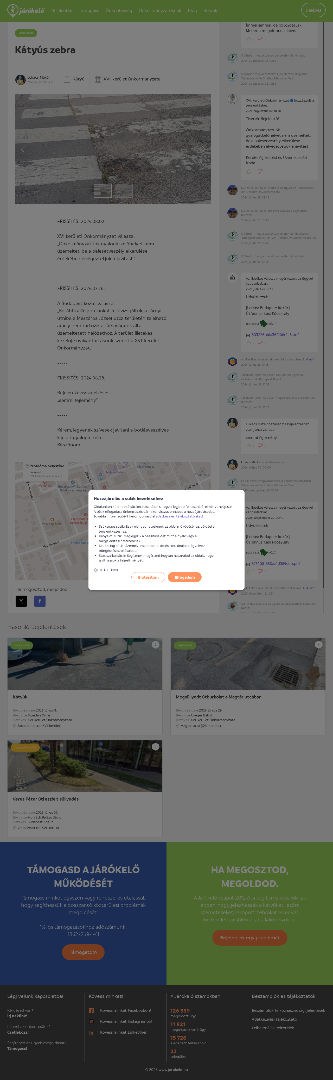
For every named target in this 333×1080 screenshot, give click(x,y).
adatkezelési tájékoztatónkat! (179, 516)
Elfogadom (185, 577)
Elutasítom (148, 577)
